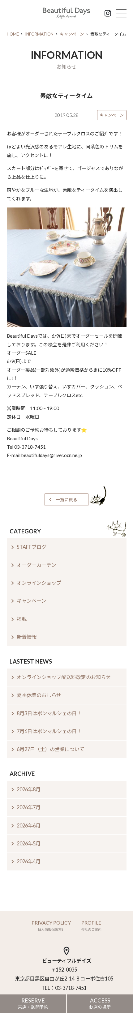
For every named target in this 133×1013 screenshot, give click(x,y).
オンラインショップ (39, 583)
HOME (13, 34)
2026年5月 (29, 843)
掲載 (22, 619)
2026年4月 (29, 861)
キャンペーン (72, 34)
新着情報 (26, 637)
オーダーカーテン (36, 565)
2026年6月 (29, 825)
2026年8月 (29, 789)
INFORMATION (39, 34)
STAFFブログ (31, 547)
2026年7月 (29, 807)
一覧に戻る (66, 499)
